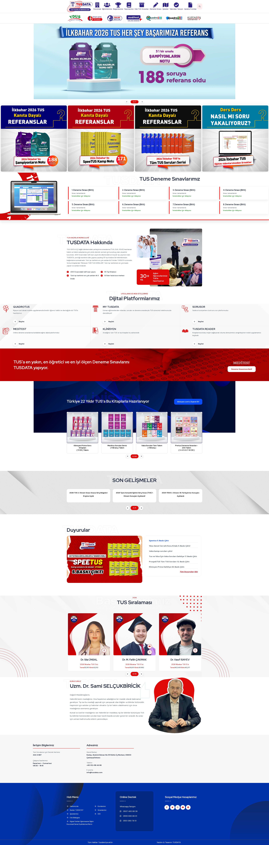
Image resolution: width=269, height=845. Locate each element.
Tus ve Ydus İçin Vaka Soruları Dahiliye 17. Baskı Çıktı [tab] (173, 556)
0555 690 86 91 (130, 816)
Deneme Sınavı (156, 9)
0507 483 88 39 (130, 811)
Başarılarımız (118, 9)
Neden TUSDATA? (76, 810)
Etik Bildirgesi (74, 818)
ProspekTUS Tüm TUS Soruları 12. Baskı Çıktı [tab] (169, 561)
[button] (126, 101)
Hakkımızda (73, 806)
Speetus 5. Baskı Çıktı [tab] (159, 540)
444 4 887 (37, 755)
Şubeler (166, 9)
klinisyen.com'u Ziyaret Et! (188, 402)
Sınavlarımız (101, 810)
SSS (99, 814)
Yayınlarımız (129, 9)
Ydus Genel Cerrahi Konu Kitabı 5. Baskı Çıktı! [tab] (169, 546)
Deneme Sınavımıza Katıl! (241, 369)
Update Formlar (190, 9)
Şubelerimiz (73, 814)
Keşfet (21, 321)
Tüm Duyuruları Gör (189, 571)
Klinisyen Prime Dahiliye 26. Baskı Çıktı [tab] (166, 567)
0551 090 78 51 (129, 820)
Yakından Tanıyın (176, 9)
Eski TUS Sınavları (142, 9)
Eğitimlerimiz (107, 9)
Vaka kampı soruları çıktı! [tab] (160, 551)
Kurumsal (97, 9)
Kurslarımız (101, 806)
